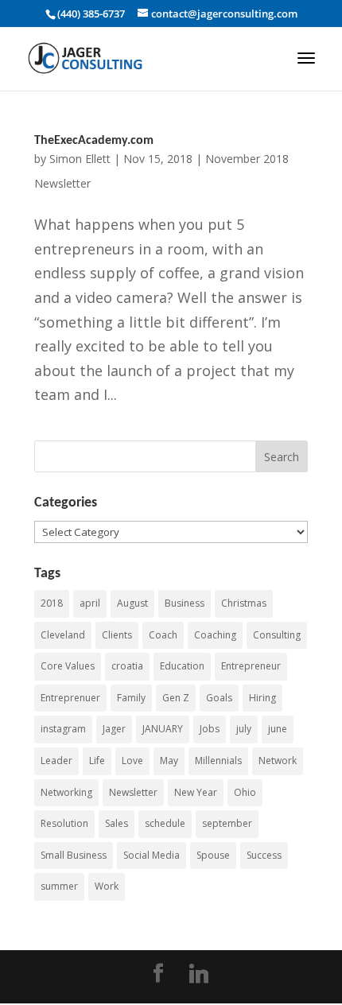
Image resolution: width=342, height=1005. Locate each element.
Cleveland (63, 635)
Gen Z (175, 697)
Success (264, 855)
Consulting (277, 635)
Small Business (74, 855)
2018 (52, 603)
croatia (127, 666)
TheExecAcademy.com (94, 140)
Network (277, 760)
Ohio (245, 792)
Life (97, 760)
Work (107, 886)
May (169, 760)
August (132, 603)
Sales (116, 823)
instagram (63, 728)
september (227, 823)
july (243, 728)
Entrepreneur (251, 666)
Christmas (243, 603)
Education (182, 666)
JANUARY (162, 728)
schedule (165, 823)
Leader (56, 760)
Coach (163, 635)
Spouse (213, 855)
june (277, 728)
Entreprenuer (70, 697)
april (90, 603)
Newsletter (133, 792)
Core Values (68, 666)
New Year (195, 792)
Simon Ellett (80, 158)
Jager (114, 728)
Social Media (151, 855)
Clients (117, 635)
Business (184, 603)
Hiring (262, 697)
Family (131, 697)
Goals (219, 697)
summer (59, 886)
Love (132, 760)
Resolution (64, 823)
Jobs (210, 728)
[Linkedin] (199, 974)
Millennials (218, 760)
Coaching (215, 635)
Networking (66, 792)
